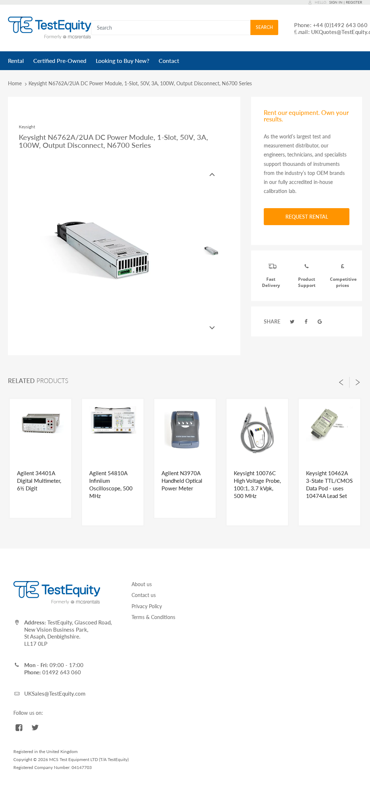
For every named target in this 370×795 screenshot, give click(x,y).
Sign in (336, 2)
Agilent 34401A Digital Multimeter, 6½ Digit (39, 480)
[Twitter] (292, 321)
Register (354, 2)
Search (264, 27)
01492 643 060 (61, 672)
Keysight (27, 126)
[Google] (320, 321)
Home (15, 83)
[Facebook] (306, 321)
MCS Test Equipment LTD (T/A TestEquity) (89, 759)
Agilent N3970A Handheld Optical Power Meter (182, 480)
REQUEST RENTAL (306, 217)
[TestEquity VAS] (49, 27)
